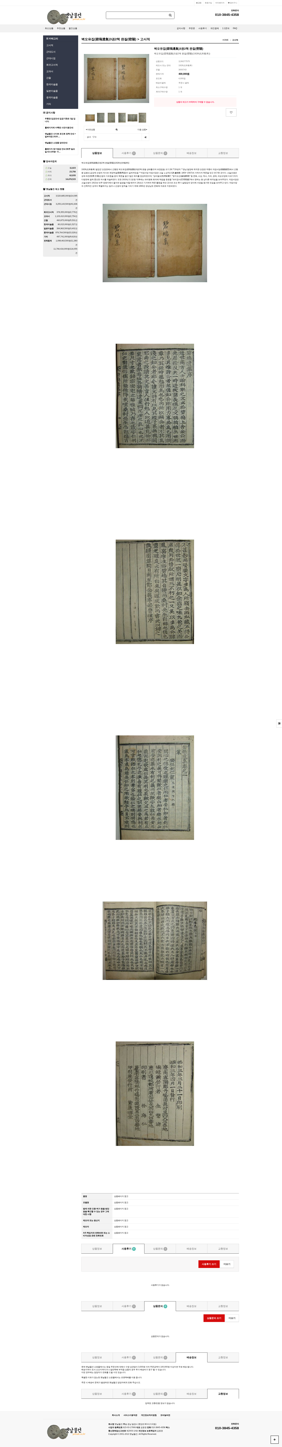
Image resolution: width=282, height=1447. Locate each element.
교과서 (49, 71)
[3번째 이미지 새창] (111, 117)
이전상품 (91, 129)
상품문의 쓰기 (214, 1318)
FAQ (235, 28)
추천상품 (61, 28)
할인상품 (73, 28)
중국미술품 (52, 97)
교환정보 (223, 153)
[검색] (170, 15)
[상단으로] (275, 1440)
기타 (48, 104)
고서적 (49, 45)
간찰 (48, 78)
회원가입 (208, 3)
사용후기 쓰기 (209, 1264)
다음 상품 (142, 129)
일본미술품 (52, 91)
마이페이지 (219, 3)
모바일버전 (165, 1415)
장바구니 (233, 3)
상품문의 (159, 153)
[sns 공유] (145, 137)
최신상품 (49, 28)
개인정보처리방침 (149, 1415)
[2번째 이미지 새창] (101, 117)
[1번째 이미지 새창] (90, 117)
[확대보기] (116, 129)
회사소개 (116, 1415)
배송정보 (191, 153)
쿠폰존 (192, 28)
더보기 (227, 1264)
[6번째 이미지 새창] (142, 117)
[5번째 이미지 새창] (132, 117)
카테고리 (53, 38)
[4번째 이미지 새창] (122, 117)
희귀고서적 (52, 64)
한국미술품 (52, 84)
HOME (225, 40)
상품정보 (97, 153)
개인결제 (214, 28)
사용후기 (202, 28)
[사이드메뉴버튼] (279, 723)
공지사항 (181, 28)
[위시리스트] (231, 112)
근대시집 (50, 58)
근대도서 (50, 51)
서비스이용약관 (130, 1415)
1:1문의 (225, 28)
